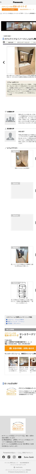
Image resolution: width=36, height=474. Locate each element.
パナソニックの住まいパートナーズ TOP (13, 13)
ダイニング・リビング (23, 42)
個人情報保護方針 (24, 463)
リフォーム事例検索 (30, 13)
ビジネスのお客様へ (9, 9)
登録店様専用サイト (25, 9)
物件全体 (10, 42)
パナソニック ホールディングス (18, 465)
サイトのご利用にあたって (11, 463)
